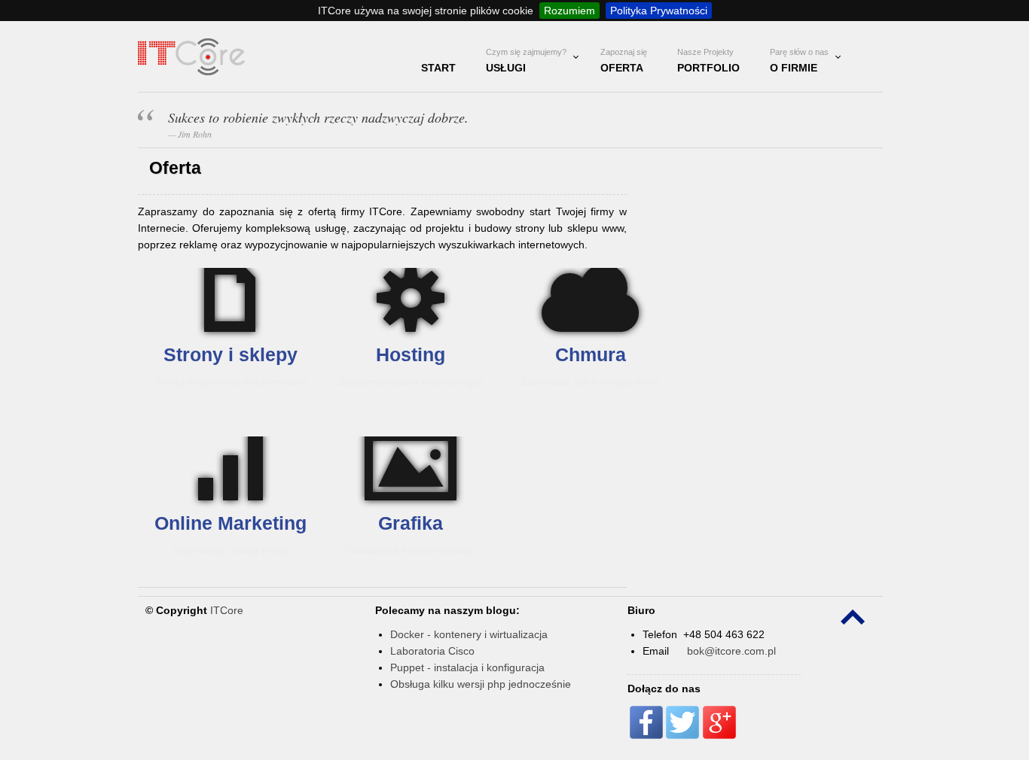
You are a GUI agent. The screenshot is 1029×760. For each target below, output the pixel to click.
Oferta (623, 60)
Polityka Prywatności (658, 11)
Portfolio (708, 60)
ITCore (226, 610)
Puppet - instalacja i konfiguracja (467, 667)
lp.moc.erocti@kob (731, 651)
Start (438, 68)
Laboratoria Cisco (432, 651)
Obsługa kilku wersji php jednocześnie (480, 684)
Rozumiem (569, 11)
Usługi (526, 60)
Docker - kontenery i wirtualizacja (469, 634)
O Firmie (799, 60)
